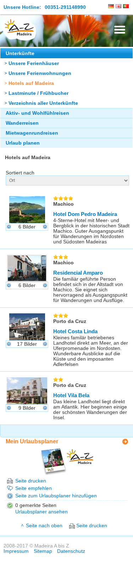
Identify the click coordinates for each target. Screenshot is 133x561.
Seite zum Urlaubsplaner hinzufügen (56, 495)
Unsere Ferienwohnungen (40, 73)
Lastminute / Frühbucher (38, 93)
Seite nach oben (44, 525)
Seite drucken (30, 481)
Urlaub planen (23, 143)
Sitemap (43, 551)
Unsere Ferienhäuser (34, 63)
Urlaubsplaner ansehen (41, 511)
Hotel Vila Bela (71, 395)
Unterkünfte (20, 53)
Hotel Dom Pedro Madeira (85, 214)
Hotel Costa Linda (75, 331)
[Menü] (119, 29)
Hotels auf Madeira (31, 83)
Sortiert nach (20, 173)
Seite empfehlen (33, 488)
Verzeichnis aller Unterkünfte (43, 103)
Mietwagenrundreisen (32, 133)
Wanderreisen (22, 123)
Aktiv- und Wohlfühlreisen (37, 113)
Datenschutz (71, 551)
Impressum (16, 551)
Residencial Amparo (78, 273)
